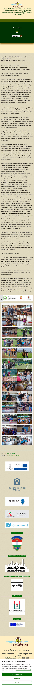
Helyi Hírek (20, 60)
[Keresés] (21, 36)
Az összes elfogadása (17, 674)
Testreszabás (17, 678)
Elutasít (17, 683)
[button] (17, 20)
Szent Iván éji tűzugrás (9, 453)
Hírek (24, 60)
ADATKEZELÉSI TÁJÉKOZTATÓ (23, 670)
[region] (17, 672)
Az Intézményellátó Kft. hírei (13, 455)
